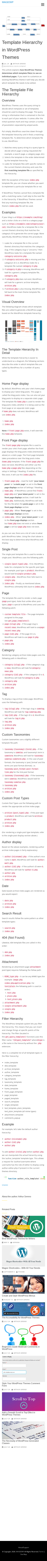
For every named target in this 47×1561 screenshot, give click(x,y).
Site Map (23, 1554)
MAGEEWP (7, 2)
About (20, 1547)
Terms (41, 1552)
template (5, 1185)
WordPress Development (15, 66)
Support (26, 1547)
